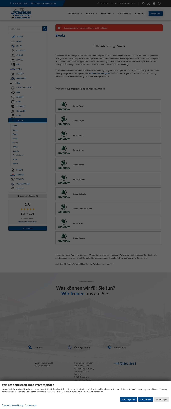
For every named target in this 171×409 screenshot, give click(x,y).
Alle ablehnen (145, 399)
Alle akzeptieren (128, 399)
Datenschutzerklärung (12, 405)
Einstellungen (161, 399)
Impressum (30, 405)
